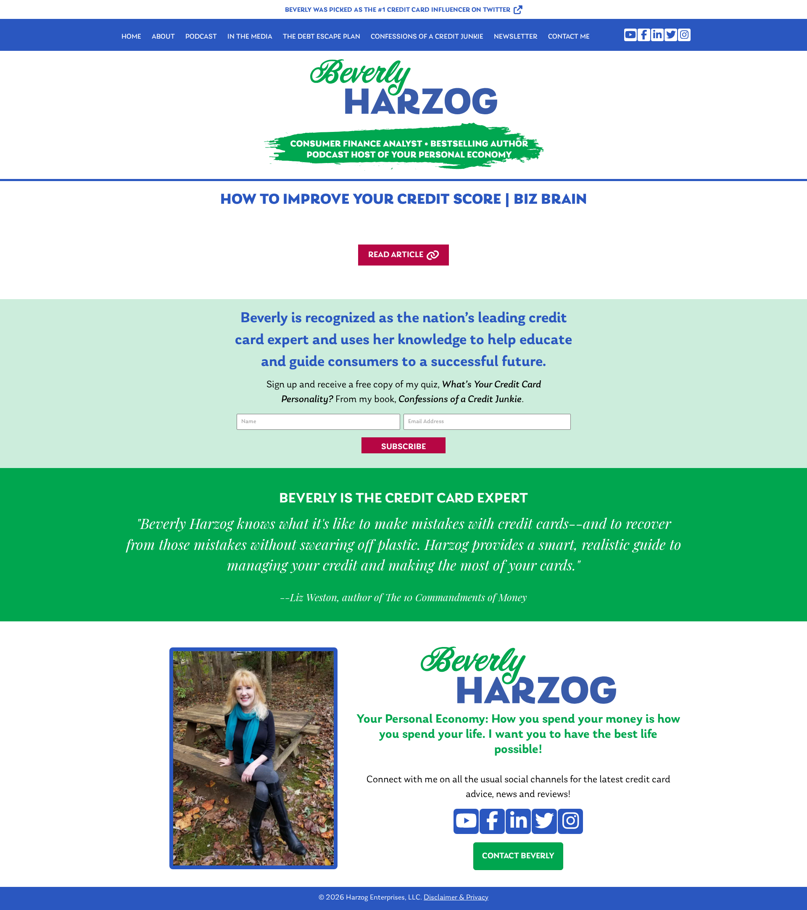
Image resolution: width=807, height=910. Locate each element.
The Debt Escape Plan (321, 36)
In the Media (249, 36)
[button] (404, 10)
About (163, 36)
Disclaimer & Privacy (456, 898)
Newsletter (516, 36)
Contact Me (569, 36)
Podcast (201, 36)
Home (131, 36)
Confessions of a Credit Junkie (427, 36)
